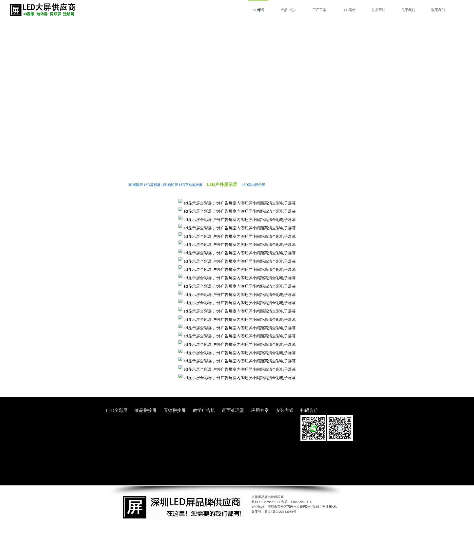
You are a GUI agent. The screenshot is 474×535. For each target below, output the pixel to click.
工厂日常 (319, 9)
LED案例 (349, 9)
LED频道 (258, 9)
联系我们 (438, 9)
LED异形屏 (152, 184)
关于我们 (408, 9)
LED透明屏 (169, 184)
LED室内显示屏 (253, 184)
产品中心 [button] (288, 9)
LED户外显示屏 (222, 184)
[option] (237, 95)
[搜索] (462, 10)
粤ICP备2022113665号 (280, 511)
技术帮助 (378, 9)
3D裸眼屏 (135, 184)
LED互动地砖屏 (190, 184)
